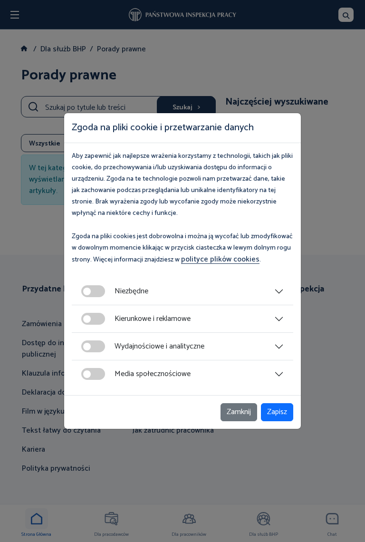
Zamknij (239, 412)
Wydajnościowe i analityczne (159, 346)
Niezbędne (131, 291)
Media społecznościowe (153, 374)
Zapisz (277, 412)
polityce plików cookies (220, 259)
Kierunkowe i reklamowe (153, 318)
